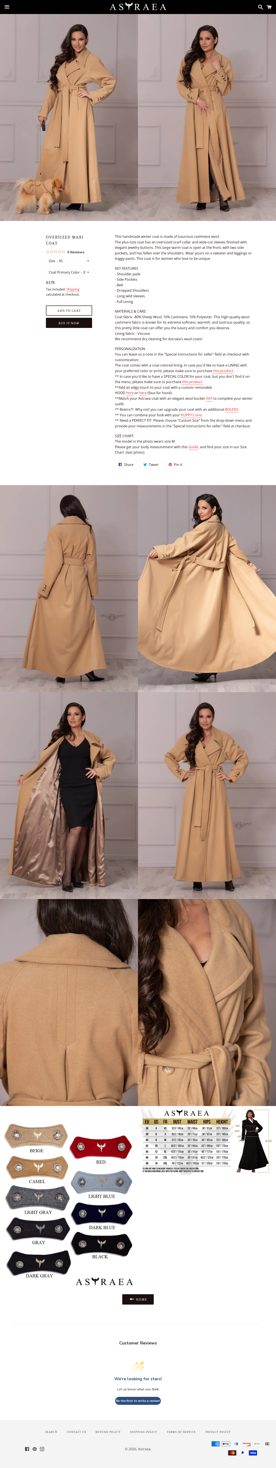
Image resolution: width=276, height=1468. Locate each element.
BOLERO (231, 409)
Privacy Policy (218, 1432)
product (226, 370)
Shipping (72, 289)
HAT (209, 398)
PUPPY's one (191, 415)
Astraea (144, 1449)
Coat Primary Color (64, 272)
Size (52, 261)
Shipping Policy (143, 1432)
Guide (193, 447)
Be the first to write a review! (138, 1401)
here (130, 392)
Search (51, 1432)
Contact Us (76, 1432)
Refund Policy (108, 1432)
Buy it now (69, 323)
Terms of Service (181, 1432)
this (216, 370)
